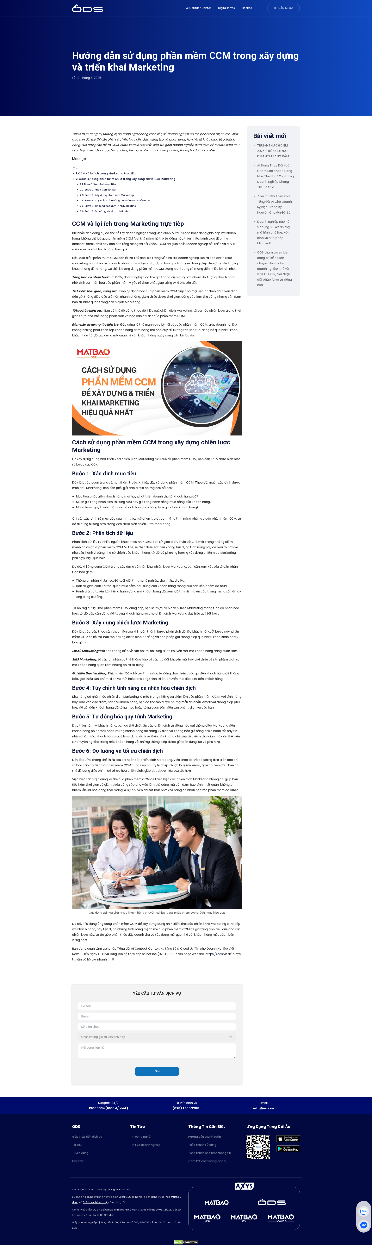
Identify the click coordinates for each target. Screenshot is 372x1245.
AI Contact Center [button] (198, 8)
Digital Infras (226, 8)
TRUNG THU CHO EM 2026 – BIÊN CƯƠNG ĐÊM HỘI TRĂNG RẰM (273, 151)
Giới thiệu (78, 1161)
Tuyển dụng (80, 1153)
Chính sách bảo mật (95, 1202)
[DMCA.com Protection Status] (186, 1242)
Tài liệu (77, 1145)
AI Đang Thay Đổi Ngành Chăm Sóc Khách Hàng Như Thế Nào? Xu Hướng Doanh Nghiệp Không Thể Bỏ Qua (275, 176)
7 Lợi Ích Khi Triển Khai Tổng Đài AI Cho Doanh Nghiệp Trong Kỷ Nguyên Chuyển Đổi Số (274, 204)
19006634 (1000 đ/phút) (108, 1108)
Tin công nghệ (140, 1137)
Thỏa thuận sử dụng (202, 1145)
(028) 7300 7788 (186, 1108)
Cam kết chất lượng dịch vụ (207, 1161)
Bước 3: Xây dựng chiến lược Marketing (109, 195)
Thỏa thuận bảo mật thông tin (209, 1153)
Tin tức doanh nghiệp (145, 1145)
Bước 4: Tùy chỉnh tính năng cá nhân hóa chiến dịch (117, 200)
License (247, 8)
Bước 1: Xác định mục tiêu (100, 184)
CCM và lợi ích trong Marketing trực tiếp (107, 173)
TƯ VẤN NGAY (283, 8)
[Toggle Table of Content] (75, 168)
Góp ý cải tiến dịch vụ (87, 1137)
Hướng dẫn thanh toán (204, 1137)
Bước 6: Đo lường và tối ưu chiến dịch (107, 211)
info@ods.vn (263, 1108)
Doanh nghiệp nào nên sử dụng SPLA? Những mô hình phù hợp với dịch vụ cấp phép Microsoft (274, 232)
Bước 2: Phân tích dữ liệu (100, 189)
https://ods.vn (216, 954)
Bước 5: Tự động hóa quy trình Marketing (110, 206)
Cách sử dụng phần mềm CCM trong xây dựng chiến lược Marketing (127, 179)
